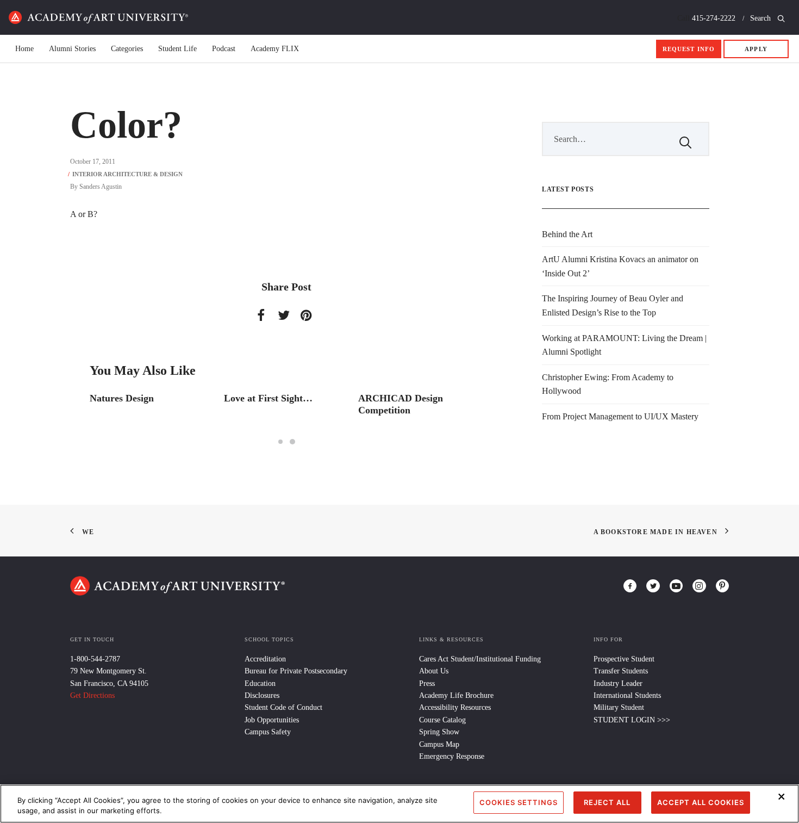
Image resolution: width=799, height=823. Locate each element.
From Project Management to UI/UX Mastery (620, 416)
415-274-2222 (713, 18)
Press (427, 683)
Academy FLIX (275, 49)
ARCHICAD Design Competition (400, 404)
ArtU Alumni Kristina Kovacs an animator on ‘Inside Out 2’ (620, 266)
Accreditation (265, 659)
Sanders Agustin (100, 186)
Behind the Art (567, 234)
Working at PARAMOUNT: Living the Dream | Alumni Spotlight (624, 345)
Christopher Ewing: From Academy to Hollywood (607, 384)
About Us (433, 671)
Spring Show (439, 732)
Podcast (223, 49)
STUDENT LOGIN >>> (632, 720)
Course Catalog (442, 720)
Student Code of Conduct (283, 707)
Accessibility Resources (455, 707)
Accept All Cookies (700, 802)
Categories (127, 49)
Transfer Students (621, 671)
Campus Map (439, 744)
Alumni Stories (72, 49)
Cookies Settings (518, 802)
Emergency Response (451, 756)
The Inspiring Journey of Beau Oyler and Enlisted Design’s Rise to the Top (612, 305)
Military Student (619, 707)
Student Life (177, 49)
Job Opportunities (272, 720)
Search (761, 18)
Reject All (607, 802)
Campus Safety (268, 732)
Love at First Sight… (268, 398)
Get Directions (92, 695)
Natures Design (122, 398)
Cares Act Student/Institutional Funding (480, 659)
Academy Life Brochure (456, 695)
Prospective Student (624, 659)
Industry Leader (618, 683)
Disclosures (262, 695)
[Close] (782, 797)
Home (98, 17)
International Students (627, 695)
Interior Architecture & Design (127, 174)
